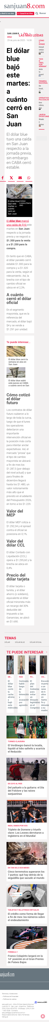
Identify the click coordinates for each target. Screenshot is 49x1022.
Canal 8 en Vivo (26, 13)
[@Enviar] (20, 178)
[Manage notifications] (43, 1016)
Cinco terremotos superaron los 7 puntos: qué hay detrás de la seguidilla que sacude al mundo (26, 874)
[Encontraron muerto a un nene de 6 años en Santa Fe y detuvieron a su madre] (43, 673)
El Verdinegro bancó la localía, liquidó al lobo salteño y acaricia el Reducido (26, 748)
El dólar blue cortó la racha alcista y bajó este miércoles (13, 694)
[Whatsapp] (29, 178)
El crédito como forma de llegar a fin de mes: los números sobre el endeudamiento (26, 917)
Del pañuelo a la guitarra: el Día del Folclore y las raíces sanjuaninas (26, 790)
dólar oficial (36, 642)
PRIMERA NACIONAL (43, 82)
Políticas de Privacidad (10, 996)
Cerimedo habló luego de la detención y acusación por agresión (24, 693)
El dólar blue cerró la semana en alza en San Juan (18, 362)
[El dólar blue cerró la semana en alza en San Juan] (16, 351)
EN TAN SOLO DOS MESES (18, 868)
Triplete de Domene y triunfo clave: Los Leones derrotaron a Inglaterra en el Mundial (26, 832)
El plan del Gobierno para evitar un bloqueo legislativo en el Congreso (35, 694)
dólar (7, 642)
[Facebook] (3, 178)
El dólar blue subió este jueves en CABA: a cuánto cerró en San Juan (18, 384)
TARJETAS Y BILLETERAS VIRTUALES (23, 910)
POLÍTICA (34, 677)
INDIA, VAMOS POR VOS (17, 826)
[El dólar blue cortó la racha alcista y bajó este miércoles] (10, 673)
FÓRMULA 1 (13, 952)
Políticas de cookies (9, 999)
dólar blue (20, 642)
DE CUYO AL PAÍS (15, 784)
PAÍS (21, 677)
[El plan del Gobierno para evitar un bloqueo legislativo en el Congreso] (32, 673)
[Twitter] (11, 178)
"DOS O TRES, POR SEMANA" (43, 62)
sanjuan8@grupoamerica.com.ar (13, 1013)
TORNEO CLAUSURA (16, 741)
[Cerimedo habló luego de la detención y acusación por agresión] (21, 673)
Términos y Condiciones (10, 994)
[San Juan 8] (7, 977)
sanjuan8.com (7, 1004)
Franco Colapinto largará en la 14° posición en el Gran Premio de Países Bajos (26, 959)
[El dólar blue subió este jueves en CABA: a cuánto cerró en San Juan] (16, 372)
